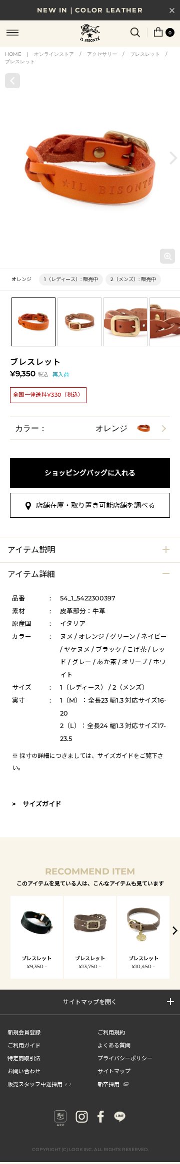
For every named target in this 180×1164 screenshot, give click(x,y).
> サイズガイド (37, 804)
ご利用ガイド (24, 1045)
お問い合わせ (24, 1071)
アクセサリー (102, 54)
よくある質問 (114, 1045)
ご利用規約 (111, 1032)
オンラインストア (54, 54)
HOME (13, 54)
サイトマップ (114, 1071)
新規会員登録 (24, 1032)
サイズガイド (116, 755)
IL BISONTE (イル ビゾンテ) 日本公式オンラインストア (90, 34)
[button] (174, 158)
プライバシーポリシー (125, 1058)
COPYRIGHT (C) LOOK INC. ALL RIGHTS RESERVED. (90, 1149)
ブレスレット (145, 54)
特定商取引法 (24, 1058)
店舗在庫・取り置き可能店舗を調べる (95, 505)
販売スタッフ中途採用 (35, 1084)
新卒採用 (109, 1084)
